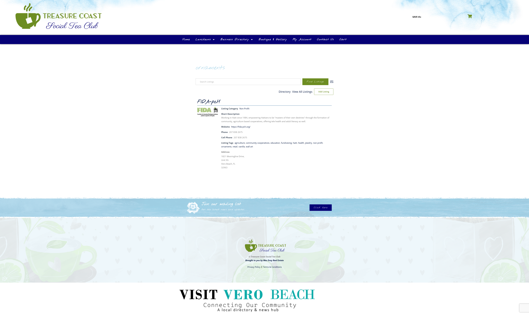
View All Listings (302, 92)
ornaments (226, 146)
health (301, 142)
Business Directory (235, 39)
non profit (318, 142)
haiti (295, 142)
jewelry (308, 142)
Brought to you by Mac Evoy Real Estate (264, 260)
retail (235, 146)
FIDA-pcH (208, 102)
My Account (302, 39)
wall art (249, 146)
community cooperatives (257, 142)
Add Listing (323, 91)
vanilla (242, 146)
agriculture (240, 142)
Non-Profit (244, 108)
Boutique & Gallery (273, 39)
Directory (285, 92)
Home (186, 39)
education (275, 142)
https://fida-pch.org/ (240, 126)
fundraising (286, 142)
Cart (343, 39)
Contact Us (325, 39)
